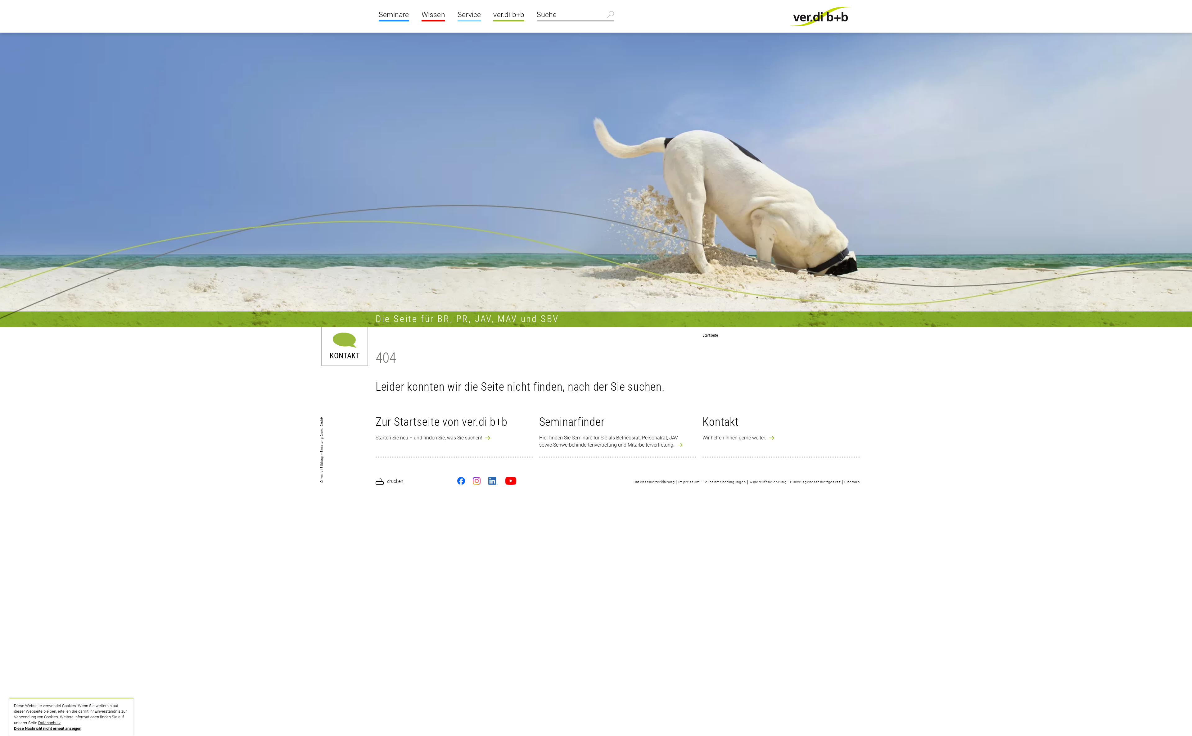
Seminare (394, 14)
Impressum (689, 482)
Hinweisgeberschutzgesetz (815, 482)
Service (469, 14)
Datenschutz (49, 722)
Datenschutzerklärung (654, 482)
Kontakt (345, 355)
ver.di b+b (508, 14)
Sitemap (852, 482)
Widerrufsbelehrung (768, 482)
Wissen (433, 14)
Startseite (710, 335)
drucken (395, 481)
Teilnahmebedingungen (724, 482)
